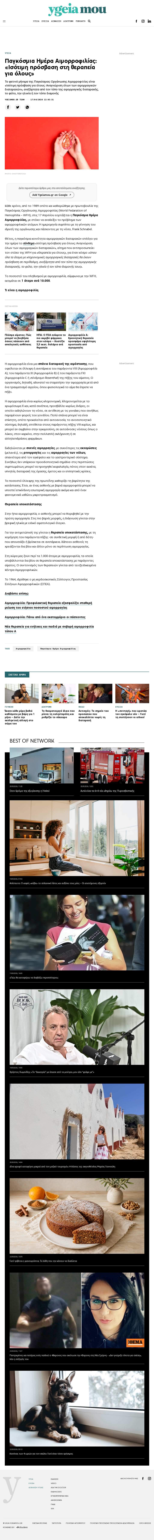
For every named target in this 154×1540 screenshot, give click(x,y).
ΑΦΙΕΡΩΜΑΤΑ (56, 1500)
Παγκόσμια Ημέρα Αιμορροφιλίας (58, 648)
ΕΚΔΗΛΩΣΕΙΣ (56, 1492)
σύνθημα (28, 243)
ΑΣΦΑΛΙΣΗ (56, 21)
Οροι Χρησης (145, 1523)
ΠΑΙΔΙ (53, 1504)
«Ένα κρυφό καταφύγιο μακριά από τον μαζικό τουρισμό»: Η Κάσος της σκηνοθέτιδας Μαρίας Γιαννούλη (62, 1166)
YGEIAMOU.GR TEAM (14, 99)
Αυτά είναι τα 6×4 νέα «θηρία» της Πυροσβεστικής (107, 790)
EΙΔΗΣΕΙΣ (54, 1479)
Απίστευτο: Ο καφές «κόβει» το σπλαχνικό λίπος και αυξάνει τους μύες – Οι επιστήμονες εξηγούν (58, 883)
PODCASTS (81, 21)
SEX (52, 1508)
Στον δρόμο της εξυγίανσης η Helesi (29, 790)
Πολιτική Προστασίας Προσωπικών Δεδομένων (112, 1523)
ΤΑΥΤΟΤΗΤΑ (56, 1523)
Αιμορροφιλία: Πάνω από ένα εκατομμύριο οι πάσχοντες (45, 617)
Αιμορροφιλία (23, 648)
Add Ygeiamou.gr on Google (50, 195)
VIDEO (53, 1483)
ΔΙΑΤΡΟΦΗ (68, 21)
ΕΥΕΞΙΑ (45, 21)
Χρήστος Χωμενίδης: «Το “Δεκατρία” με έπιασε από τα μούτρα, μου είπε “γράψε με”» (52, 1072)
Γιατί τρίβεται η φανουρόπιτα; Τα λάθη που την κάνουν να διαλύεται (43, 1261)
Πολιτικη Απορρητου (75, 1523)
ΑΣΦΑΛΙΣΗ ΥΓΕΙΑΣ (36, 1487)
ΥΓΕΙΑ (36, 21)
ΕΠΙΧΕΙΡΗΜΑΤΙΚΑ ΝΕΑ (59, 1496)
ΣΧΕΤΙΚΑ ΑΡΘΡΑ (17, 674)
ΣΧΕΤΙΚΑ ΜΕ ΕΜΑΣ (39, 1523)
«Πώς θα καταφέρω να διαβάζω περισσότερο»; (34, 977)
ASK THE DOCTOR (58, 1487)
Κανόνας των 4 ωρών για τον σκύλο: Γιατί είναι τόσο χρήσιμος (41, 1453)
